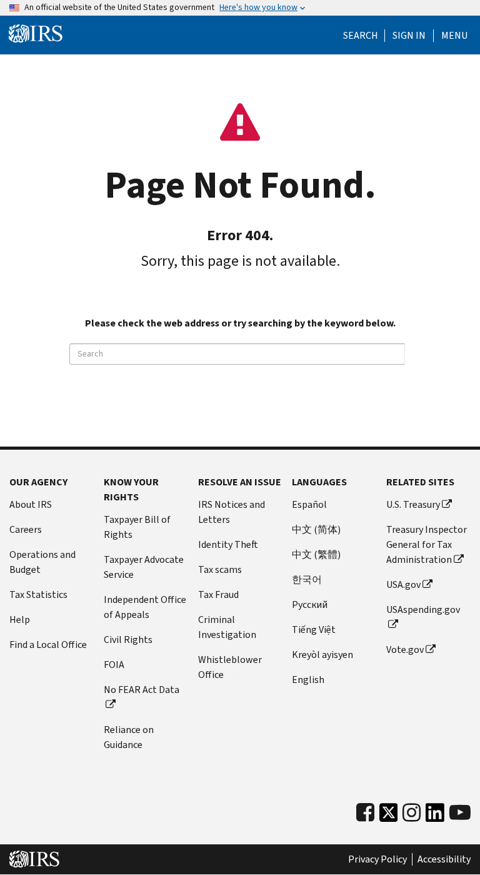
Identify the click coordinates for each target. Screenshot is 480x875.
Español (309, 504)
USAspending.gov (423, 609)
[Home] (35, 33)
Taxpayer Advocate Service (144, 567)
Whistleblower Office (230, 667)
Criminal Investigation (227, 627)
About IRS (30, 504)
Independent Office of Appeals (145, 607)
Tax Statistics (38, 594)
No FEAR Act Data (141, 689)
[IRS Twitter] (388, 816)
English (308, 679)
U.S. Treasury (413, 504)
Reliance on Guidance (129, 737)
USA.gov (403, 584)
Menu (454, 35)
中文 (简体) (316, 529)
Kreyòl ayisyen (322, 654)
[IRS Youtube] (460, 813)
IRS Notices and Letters (231, 512)
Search (360, 35)
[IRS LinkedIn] (435, 816)
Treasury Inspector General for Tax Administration (426, 544)
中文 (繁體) (316, 554)
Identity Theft (228, 544)
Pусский (310, 604)
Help (19, 619)
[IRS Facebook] (365, 813)
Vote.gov (405, 649)
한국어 (307, 579)
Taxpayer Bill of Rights (137, 527)
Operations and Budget (42, 562)
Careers (25, 529)
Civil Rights (128, 639)
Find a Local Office (48, 644)
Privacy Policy (377, 859)
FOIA (114, 664)
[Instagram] (411, 813)
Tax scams (220, 569)
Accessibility (444, 859)
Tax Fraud (218, 594)
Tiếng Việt (314, 629)
